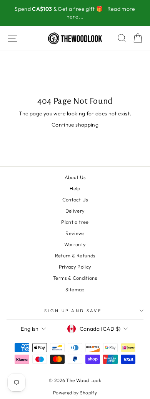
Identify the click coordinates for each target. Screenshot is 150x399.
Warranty (75, 244)
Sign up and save (73, 310)
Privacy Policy (75, 267)
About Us (75, 177)
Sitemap (74, 289)
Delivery (75, 211)
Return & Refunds (75, 255)
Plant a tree (74, 222)
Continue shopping (75, 124)
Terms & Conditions (75, 278)
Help (75, 188)
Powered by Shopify (75, 393)
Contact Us (75, 199)
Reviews (74, 233)
